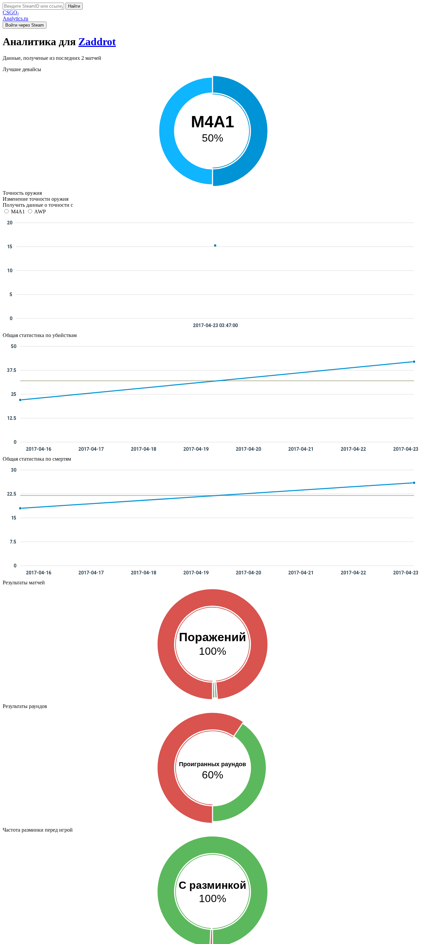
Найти (74, 6)
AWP (39, 211)
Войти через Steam (24, 25)
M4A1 (18, 211)
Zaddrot (97, 42)
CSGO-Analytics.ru (15, 15)
